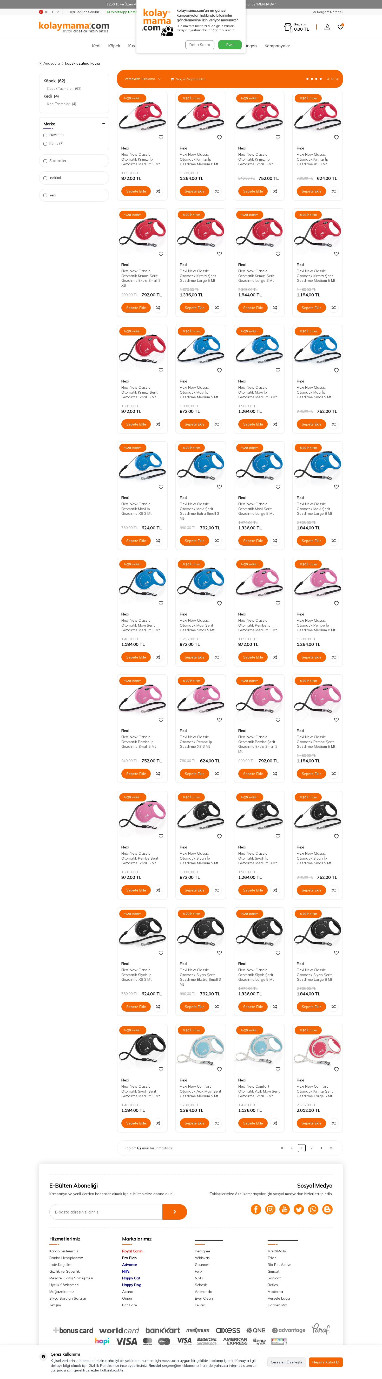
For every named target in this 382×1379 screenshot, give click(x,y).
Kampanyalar (277, 45)
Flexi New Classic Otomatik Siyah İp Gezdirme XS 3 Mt (136, 975)
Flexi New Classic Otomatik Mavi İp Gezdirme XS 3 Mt (136, 509)
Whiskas (202, 1257)
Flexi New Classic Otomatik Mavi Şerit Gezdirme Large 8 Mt (314, 509)
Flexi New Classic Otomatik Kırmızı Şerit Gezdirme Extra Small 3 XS (141, 278)
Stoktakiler (58, 161)
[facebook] (256, 1209)
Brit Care (129, 1305)
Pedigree (202, 1251)
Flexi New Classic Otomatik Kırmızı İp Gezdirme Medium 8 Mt (199, 159)
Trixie (272, 1257)
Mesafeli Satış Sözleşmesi (71, 1278)
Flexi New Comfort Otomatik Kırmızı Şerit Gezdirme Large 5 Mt (315, 1091)
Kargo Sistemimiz (63, 1251)
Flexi (56, 135)
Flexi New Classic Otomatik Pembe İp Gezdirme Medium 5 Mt (257, 625)
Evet (230, 44)
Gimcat (273, 1271)
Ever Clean (204, 1298)
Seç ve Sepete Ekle (190, 79)
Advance (129, 1264)
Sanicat (274, 1278)
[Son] (331, 1148)
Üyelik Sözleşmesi (64, 1284)
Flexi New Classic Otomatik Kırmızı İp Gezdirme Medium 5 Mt (140, 159)
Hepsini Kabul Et (325, 1362)
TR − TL (49, 12)
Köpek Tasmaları (64, 88)
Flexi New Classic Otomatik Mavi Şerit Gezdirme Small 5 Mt (197, 625)
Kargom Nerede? (330, 12)
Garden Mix (277, 1305)
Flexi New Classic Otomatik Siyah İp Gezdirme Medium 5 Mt (199, 858)
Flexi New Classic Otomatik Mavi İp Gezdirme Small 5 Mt (314, 392)
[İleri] (321, 1148)
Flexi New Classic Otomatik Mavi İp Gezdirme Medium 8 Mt (257, 392)
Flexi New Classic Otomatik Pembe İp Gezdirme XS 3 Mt (196, 742)
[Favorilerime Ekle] (161, 137)
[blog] (327, 1209)
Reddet (155, 1365)
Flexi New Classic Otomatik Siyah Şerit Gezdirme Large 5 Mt (256, 975)
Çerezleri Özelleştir (286, 1362)
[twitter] (299, 1209)
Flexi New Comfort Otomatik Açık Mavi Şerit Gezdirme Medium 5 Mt (200, 1091)
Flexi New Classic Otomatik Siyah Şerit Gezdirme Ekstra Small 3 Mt (200, 977)
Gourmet (202, 1264)
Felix (198, 1271)
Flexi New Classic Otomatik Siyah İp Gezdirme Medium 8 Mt (257, 858)
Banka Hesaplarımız (66, 1257)
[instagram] (270, 1209)
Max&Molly (277, 1251)
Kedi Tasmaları (61, 104)
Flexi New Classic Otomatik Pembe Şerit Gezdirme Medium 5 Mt (316, 742)
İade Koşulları (61, 1264)
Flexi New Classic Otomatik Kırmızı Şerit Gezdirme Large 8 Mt (256, 276)
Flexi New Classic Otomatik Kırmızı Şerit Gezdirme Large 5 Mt (198, 276)
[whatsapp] (313, 1209)
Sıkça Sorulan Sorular (83, 12)
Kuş (131, 45)
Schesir (201, 1284)
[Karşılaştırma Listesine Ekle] (158, 191)
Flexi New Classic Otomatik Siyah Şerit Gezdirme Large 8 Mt (314, 975)
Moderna (275, 1291)
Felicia (200, 1305)
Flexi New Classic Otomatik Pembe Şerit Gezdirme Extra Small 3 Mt (258, 744)
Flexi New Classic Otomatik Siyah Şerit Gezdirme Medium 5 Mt (140, 1091)
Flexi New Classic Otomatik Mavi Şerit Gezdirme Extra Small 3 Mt (199, 511)
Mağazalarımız (61, 1291)
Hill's (126, 1271)
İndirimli (55, 178)
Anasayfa (51, 63)
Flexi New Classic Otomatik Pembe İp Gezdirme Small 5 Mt (138, 742)
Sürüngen (248, 45)
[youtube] (284, 1209)
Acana (127, 1291)
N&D (199, 1278)
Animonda (203, 1291)
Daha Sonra (199, 44)
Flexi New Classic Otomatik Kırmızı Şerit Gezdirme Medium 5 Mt (316, 276)
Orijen (127, 1298)
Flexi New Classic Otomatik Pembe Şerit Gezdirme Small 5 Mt (139, 858)
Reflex (273, 1284)
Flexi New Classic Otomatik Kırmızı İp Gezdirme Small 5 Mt (255, 159)
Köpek (114, 45)
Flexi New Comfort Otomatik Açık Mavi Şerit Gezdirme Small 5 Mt (259, 1091)
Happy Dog (131, 1284)
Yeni (52, 195)
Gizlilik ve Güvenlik (64, 1271)
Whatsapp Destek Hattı (129, 12)
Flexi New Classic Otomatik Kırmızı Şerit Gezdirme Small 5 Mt (139, 392)
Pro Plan (129, 1257)
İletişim (55, 1305)
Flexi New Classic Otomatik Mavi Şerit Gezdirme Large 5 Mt (256, 509)
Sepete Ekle (136, 191)
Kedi (96, 45)
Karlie (56, 143)
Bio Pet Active (279, 1264)
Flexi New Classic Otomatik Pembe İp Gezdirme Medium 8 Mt (316, 625)
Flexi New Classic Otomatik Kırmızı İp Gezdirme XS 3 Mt (312, 159)
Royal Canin (132, 1251)
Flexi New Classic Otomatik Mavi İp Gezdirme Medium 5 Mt (199, 392)
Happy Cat (131, 1278)
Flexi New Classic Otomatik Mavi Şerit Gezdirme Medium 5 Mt (140, 625)
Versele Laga (279, 1298)
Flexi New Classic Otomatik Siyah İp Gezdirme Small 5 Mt (314, 858)
